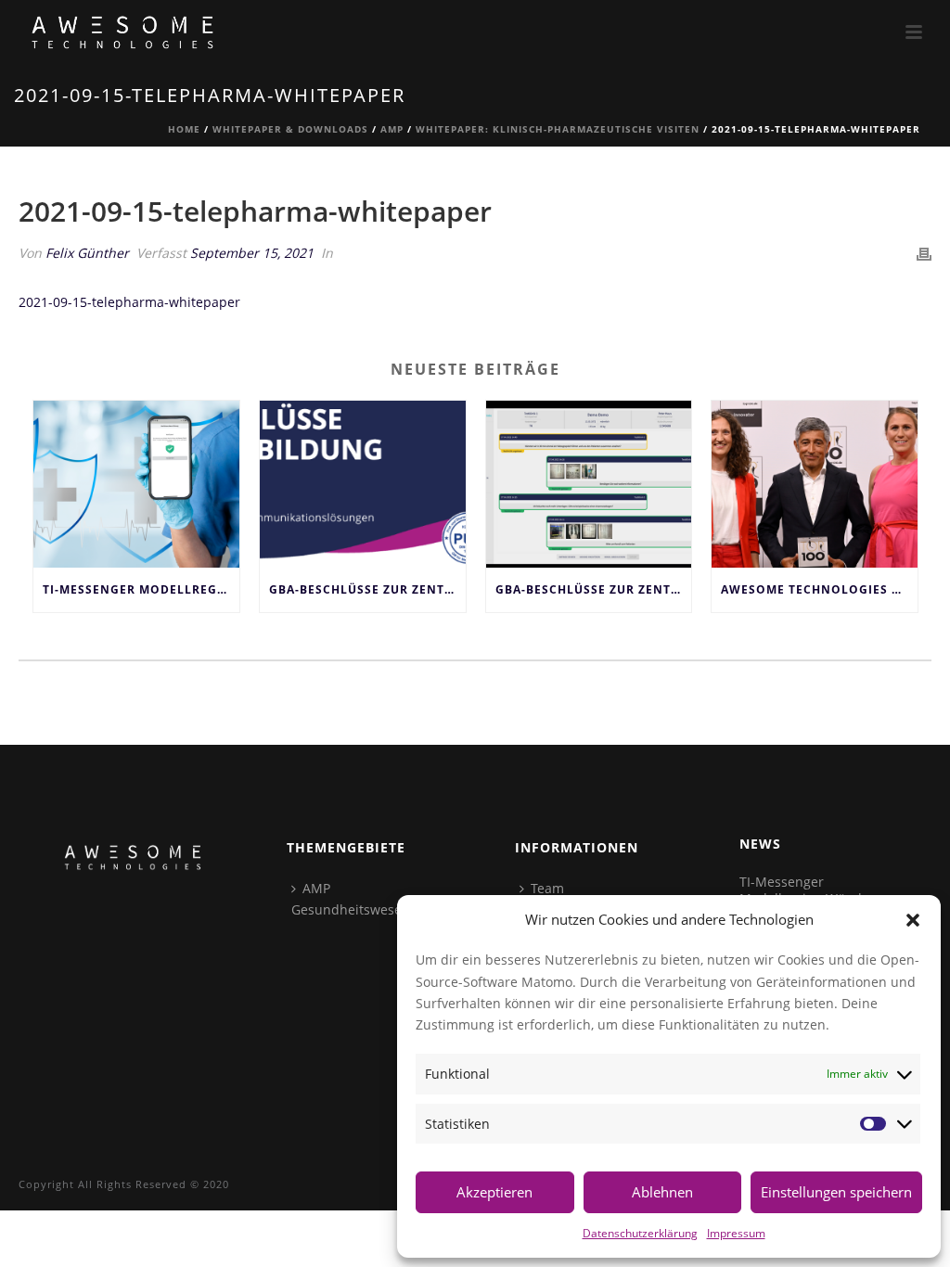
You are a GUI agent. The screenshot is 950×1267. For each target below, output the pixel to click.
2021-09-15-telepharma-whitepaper (129, 302)
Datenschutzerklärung (640, 1232)
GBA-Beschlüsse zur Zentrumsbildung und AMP (367, 589)
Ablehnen (662, 1192)
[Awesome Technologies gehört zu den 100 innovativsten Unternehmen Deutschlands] (815, 485)
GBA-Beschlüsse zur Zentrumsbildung (593, 589)
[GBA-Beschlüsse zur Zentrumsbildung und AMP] (363, 485)
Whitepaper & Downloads (290, 128)
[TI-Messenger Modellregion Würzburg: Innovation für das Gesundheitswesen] (136, 485)
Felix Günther (87, 253)
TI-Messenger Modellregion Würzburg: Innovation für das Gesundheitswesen (141, 589)
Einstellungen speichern (836, 1192)
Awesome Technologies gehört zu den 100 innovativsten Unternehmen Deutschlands (819, 589)
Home (184, 128)
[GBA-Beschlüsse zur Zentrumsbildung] (589, 485)
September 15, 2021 (252, 253)
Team (547, 888)
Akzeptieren (494, 1192)
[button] (913, 920)
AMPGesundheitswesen (350, 898)
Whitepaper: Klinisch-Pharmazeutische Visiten (558, 128)
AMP (392, 128)
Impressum (736, 1232)
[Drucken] (924, 252)
